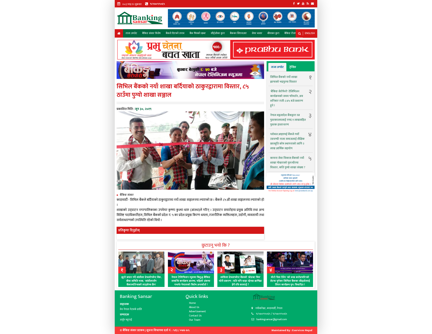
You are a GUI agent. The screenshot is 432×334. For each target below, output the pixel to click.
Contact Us (195, 315)
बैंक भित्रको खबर (198, 33)
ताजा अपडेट (131, 33)
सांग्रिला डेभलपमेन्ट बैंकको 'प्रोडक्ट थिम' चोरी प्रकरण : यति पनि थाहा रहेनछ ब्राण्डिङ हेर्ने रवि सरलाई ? (240, 281)
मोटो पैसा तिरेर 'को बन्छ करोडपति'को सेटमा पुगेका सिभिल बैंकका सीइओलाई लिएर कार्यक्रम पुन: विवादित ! (290, 281)
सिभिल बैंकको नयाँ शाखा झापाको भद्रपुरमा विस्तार (283, 79)
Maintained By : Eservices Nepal (292, 330)
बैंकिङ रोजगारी (291, 33)
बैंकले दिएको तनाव (175, 33)
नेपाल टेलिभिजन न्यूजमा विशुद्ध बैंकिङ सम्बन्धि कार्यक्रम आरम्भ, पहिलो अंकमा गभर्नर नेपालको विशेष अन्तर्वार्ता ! (190, 281)
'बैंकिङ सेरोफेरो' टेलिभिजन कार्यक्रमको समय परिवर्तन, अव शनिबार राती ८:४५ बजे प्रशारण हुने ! (286, 98)
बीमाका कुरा (273, 33)
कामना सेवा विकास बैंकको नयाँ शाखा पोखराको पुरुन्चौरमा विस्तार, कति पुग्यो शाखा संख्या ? (287, 163)
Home (119, 34)
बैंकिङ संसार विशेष (151, 33)
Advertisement (197, 311)
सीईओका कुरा (218, 33)
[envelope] (312, 3)
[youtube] (303, 3)
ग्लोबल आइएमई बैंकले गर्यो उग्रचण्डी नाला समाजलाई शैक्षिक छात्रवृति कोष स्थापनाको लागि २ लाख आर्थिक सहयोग (287, 141)
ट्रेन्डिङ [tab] (292, 67)
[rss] (308, 3)
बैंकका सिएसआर (238, 33)
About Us (194, 307)
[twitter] (298, 3)
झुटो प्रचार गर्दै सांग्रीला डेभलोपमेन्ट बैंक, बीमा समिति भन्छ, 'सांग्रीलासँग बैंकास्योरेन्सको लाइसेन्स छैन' (141, 281)
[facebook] (294, 3)
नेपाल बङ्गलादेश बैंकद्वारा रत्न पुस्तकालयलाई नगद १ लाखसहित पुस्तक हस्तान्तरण (288, 120)
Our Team (194, 320)
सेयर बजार (257, 33)
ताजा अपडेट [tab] (277, 67)
